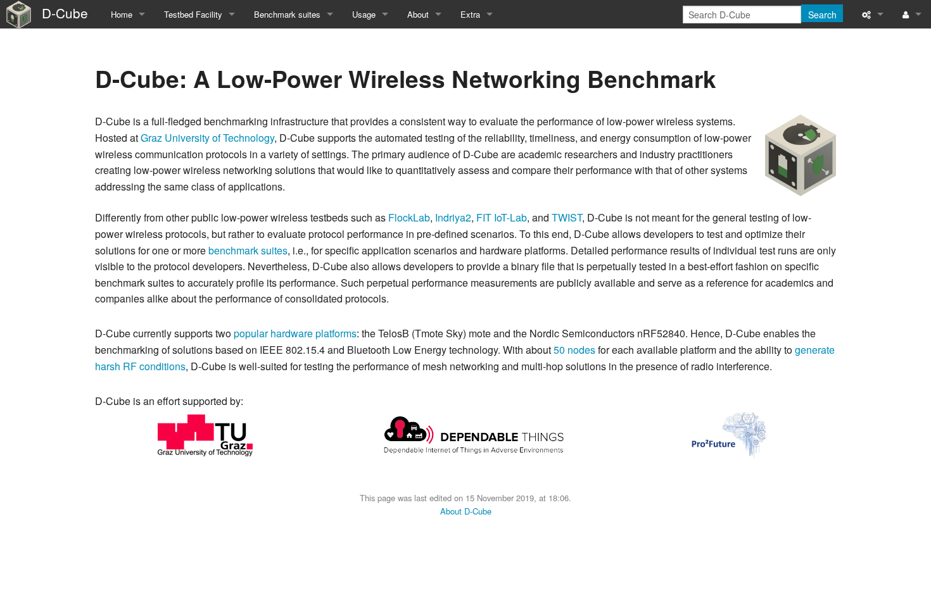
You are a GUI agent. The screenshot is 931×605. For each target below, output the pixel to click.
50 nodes (574, 349)
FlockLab (409, 217)
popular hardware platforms (295, 333)
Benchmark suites (287, 14)
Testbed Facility (193, 14)
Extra (470, 14)
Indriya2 (453, 217)
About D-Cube (465, 511)
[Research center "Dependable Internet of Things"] (474, 434)
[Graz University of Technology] (205, 434)
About (418, 14)
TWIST (567, 217)
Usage (364, 14)
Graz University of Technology (207, 137)
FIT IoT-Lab (501, 217)
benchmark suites (248, 250)
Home (121, 14)
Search (822, 14)
